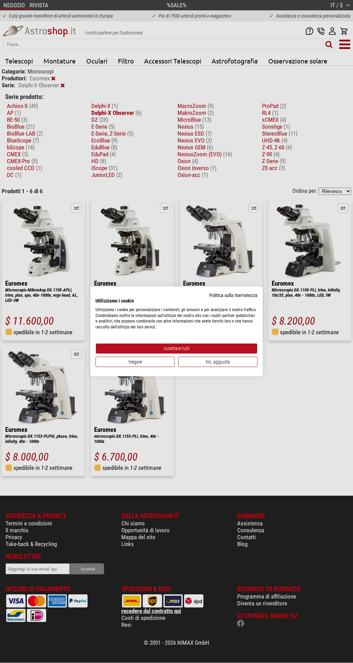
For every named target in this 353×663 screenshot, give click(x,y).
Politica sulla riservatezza (233, 295)
